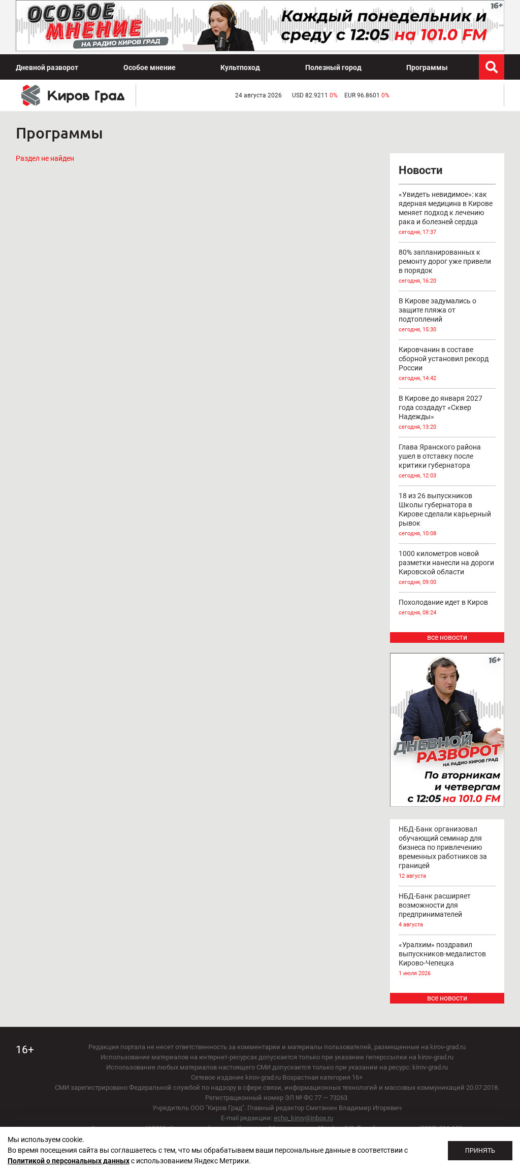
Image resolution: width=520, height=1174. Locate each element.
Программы (427, 67)
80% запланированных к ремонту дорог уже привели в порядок (445, 266)
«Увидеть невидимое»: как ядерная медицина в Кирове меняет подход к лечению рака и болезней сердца (446, 212)
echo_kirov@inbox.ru (303, 1118)
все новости (447, 637)
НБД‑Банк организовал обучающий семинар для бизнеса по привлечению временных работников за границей (443, 852)
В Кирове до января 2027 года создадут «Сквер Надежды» (440, 412)
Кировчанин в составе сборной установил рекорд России (444, 364)
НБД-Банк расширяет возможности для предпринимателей (435, 910)
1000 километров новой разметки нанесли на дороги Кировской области (446, 567)
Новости (420, 170)
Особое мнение (149, 67)
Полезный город (333, 67)
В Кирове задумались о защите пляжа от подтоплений (437, 315)
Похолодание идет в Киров (443, 607)
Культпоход (240, 67)
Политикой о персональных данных (68, 1161)
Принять (480, 1150)
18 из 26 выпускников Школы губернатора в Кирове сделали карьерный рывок (445, 514)
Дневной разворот (47, 67)
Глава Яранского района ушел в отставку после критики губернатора (440, 461)
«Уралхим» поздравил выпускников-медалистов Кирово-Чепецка (442, 959)
